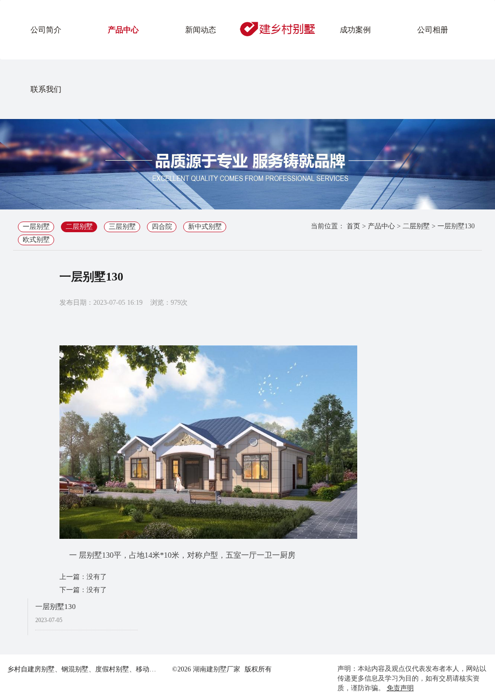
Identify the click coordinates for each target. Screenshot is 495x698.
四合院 (162, 226)
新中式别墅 (205, 226)
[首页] (278, 29)
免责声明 (400, 688)
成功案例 (355, 30)
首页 (353, 226)
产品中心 (123, 30)
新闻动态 (200, 30)
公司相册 (432, 30)
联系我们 (45, 89)
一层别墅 (36, 226)
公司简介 (45, 30)
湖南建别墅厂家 (216, 669)
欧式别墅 (36, 239)
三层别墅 (122, 226)
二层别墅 (79, 226)
